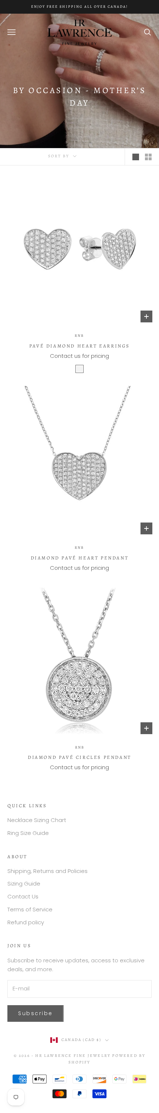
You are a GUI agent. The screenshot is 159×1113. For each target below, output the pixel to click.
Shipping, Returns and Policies (47, 871)
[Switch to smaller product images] (148, 157)
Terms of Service (30, 909)
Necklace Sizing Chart (36, 820)
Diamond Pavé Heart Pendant (80, 558)
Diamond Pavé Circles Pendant (79, 757)
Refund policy (25, 922)
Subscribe (35, 1013)
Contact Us (22, 896)
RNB (79, 335)
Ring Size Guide (28, 833)
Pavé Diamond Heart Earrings (79, 346)
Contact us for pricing (79, 356)
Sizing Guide (23, 883)
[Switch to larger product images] (135, 157)
